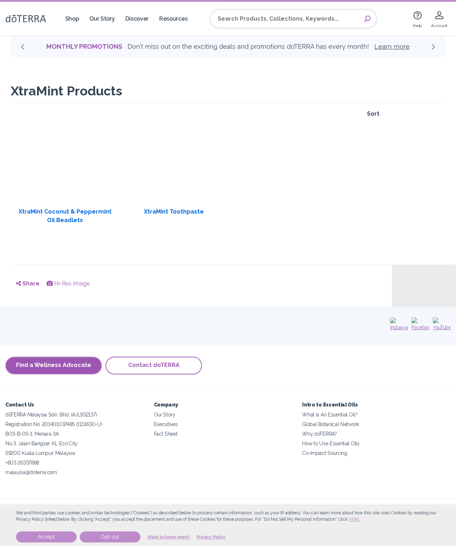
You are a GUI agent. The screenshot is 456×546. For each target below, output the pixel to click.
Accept (46, 537)
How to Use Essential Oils (330, 443)
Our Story (102, 18)
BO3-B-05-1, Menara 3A (32, 434)
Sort (373, 113)
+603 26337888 (22, 463)
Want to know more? (168, 537)
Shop (72, 18)
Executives (166, 424)
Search (367, 19)
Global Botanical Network (330, 424)
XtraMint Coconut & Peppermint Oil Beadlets (65, 216)
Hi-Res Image (71, 283)
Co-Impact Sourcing (324, 453)
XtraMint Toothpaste (174, 211)
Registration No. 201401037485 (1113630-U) (53, 424)
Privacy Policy (211, 537)
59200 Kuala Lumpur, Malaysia (40, 453)
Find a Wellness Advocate (53, 365)
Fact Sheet (166, 434)
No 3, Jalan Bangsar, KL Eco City (41, 443)
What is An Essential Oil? (329, 414)
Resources (173, 18)
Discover (137, 18)
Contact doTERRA (154, 365)
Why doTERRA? (319, 434)
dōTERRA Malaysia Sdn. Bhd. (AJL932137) (51, 414)
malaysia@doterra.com (31, 472)
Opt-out (110, 537)
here (353, 519)
